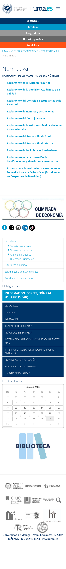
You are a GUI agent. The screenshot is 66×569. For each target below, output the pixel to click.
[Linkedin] (25, 227)
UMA (5, 51)
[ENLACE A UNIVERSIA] (33, 485)
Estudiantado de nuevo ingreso (21, 271)
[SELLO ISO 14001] (33, 515)
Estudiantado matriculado (19, 278)
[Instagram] (18, 227)
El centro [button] (32, 21)
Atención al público (20, 254)
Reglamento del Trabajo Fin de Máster (30, 143)
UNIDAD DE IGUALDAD (17, 373)
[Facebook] (5, 227)
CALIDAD (10, 312)
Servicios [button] (32, 45)
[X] (11, 227)
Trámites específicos (21, 250)
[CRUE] (14, 500)
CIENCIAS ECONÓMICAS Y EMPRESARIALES (35, 51)
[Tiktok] (32, 227)
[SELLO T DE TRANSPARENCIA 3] (14, 515)
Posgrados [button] (32, 33)
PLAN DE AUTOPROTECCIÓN (20, 359)
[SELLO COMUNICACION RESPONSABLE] (52, 500)
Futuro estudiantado (16, 265)
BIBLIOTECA (11, 305)
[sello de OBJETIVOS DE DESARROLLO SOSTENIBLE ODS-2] (14, 485)
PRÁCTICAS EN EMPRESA (18, 332)
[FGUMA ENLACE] (52, 485)
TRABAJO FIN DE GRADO (18, 326)
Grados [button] (32, 27)
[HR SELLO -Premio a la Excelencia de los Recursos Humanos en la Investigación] (52, 515)
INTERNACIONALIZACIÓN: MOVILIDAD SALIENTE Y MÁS (32, 341)
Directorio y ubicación (22, 259)
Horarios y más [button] (32, 39)
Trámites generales (20, 246)
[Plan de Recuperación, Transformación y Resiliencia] (23, 527)
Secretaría (10, 241)
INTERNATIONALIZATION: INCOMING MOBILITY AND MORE (31, 351)
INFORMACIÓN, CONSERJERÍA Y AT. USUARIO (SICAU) (28, 295)
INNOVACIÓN (12, 319)
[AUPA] (33, 500)
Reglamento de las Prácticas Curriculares (32, 150)
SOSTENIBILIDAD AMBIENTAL (21, 366)
